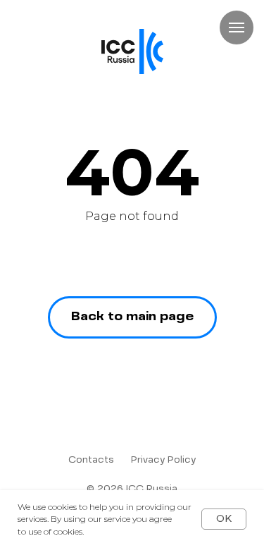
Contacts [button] (91, 460)
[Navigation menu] (236, 27)
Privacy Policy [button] (163, 460)
